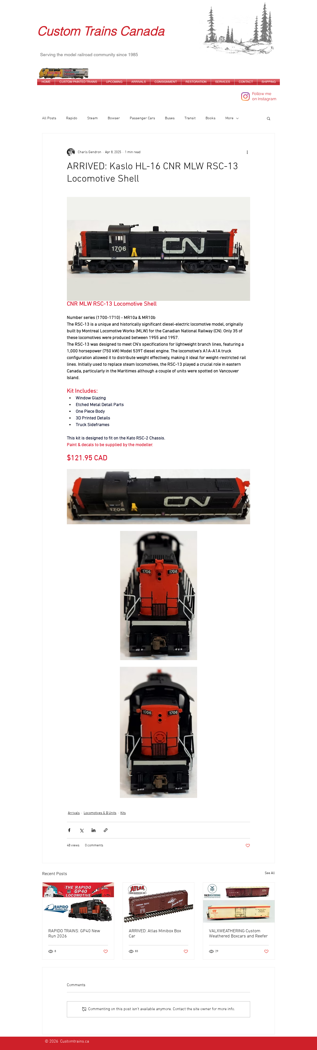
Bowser (114, 118)
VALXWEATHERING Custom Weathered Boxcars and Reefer (238, 934)
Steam (92, 118)
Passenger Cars (142, 118)
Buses (170, 118)
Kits (123, 813)
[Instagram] (245, 96)
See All (270, 873)
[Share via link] (105, 830)
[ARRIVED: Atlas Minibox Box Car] (158, 903)
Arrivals (74, 813)
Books (210, 118)
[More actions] (247, 152)
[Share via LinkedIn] (93, 830)
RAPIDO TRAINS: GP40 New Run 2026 (74, 934)
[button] (268, 118)
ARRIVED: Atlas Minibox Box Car (155, 934)
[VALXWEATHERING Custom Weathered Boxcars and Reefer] (239, 903)
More (229, 118)
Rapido (71, 118)
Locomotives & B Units (100, 813)
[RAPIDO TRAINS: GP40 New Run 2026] (78, 903)
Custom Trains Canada (100, 31)
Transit (190, 118)
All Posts (49, 118)
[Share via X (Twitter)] (81, 830)
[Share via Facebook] (69, 830)
